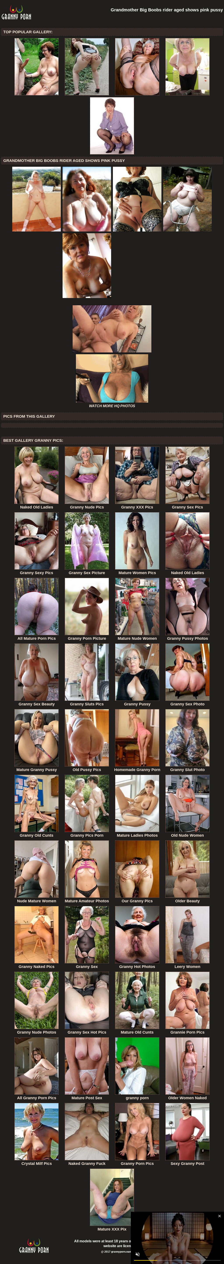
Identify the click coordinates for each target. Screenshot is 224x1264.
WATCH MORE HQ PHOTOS (112, 406)
